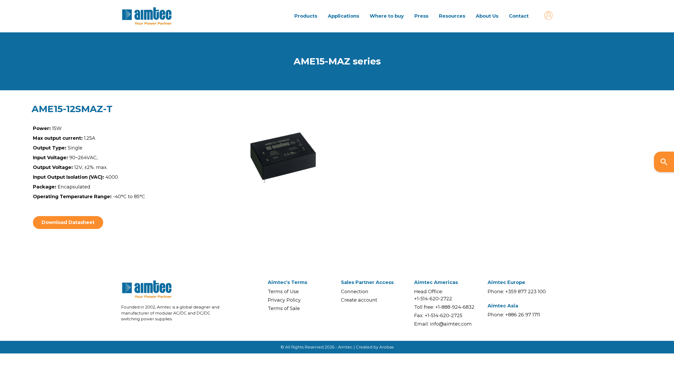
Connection (354, 292)
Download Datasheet (68, 222)
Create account (359, 300)
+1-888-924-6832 (454, 307)
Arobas (386, 347)
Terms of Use (283, 292)
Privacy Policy (284, 300)
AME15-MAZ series (337, 61)
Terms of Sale (284, 308)
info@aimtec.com (451, 324)
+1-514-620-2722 (433, 299)
